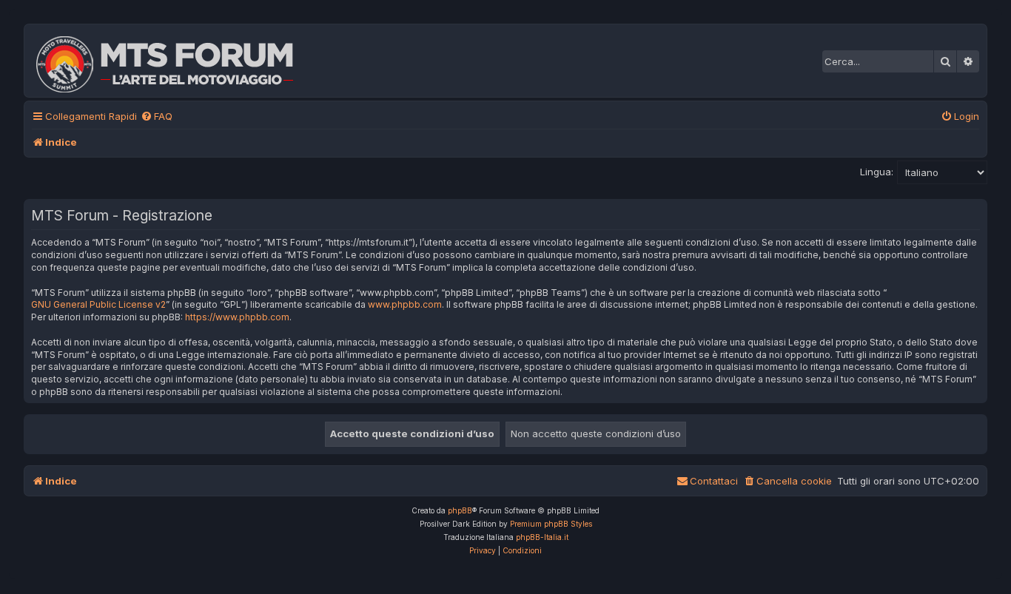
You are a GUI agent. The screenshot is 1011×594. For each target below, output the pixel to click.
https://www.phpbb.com (237, 317)
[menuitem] (156, 116)
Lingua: (876, 172)
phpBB (460, 510)
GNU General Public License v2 (98, 304)
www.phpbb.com (405, 304)
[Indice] (174, 60)
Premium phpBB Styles (551, 523)
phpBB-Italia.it (542, 537)
